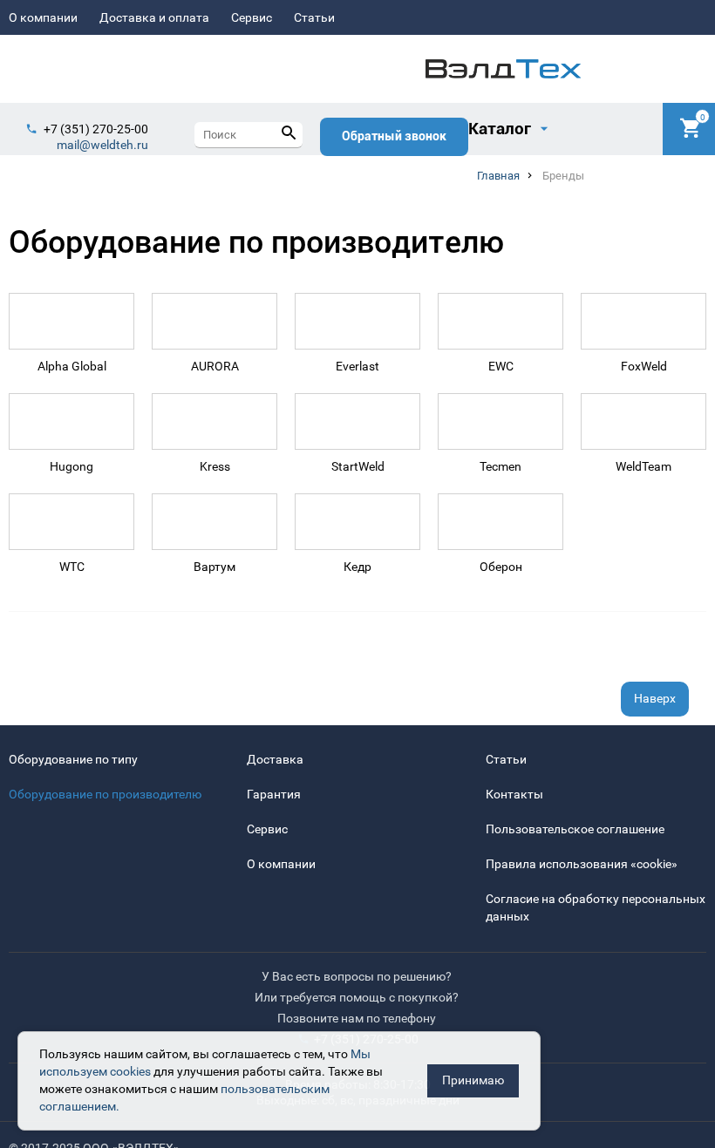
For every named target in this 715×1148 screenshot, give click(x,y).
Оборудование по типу (73, 759)
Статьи (314, 17)
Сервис (251, 17)
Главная (498, 175)
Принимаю (473, 1080)
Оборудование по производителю (105, 794)
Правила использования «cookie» (582, 864)
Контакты (514, 794)
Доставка (275, 759)
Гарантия (274, 794)
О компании (43, 17)
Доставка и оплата (154, 17)
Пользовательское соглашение (575, 829)
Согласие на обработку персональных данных (595, 907)
